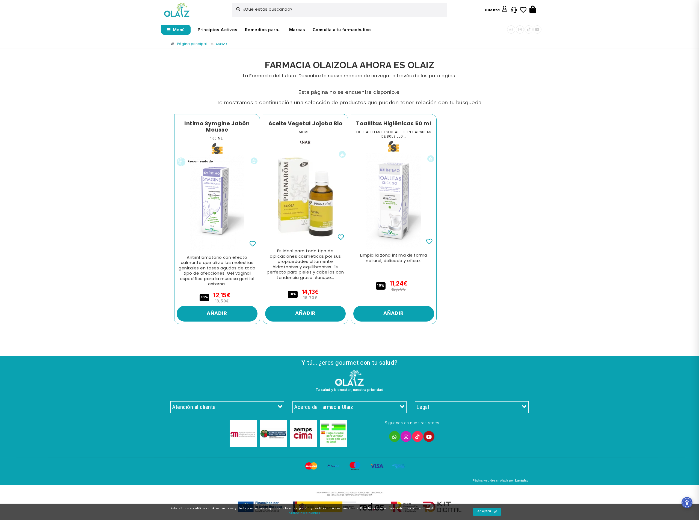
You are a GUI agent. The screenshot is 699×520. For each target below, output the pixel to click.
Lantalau (522, 480)
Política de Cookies (303, 513)
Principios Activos (218, 29)
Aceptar (484, 511)
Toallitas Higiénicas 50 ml (393, 124)
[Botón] (533, 9)
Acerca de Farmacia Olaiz (323, 407)
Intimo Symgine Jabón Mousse (217, 127)
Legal (422, 407)
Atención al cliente (194, 407)
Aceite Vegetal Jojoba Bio (305, 124)
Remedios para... (263, 29)
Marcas (297, 29)
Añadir (217, 313)
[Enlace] (177, 10)
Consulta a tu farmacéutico (342, 29)
